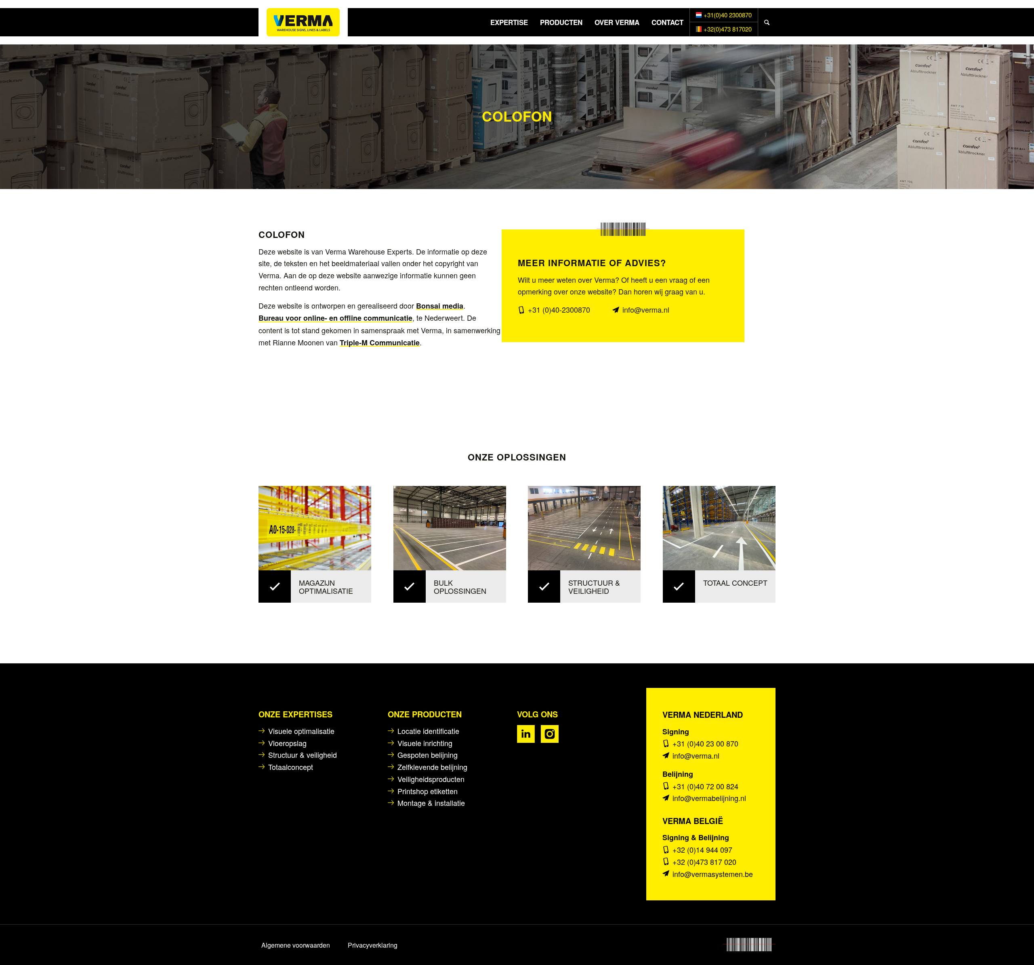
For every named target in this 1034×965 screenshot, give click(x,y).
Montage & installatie (431, 802)
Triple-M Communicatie (380, 342)
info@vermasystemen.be (713, 873)
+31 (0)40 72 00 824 (705, 786)
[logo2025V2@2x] (303, 22)
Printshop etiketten (427, 791)
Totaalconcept (290, 766)
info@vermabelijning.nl (709, 798)
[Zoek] (767, 22)
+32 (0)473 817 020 (704, 861)
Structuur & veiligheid (302, 754)
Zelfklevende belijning (432, 766)
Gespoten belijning (427, 754)
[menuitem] (509, 22)
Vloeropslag (287, 743)
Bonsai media (439, 306)
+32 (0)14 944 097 (702, 849)
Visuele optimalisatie (301, 730)
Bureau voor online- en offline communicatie (335, 318)
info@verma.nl (645, 309)
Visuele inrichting (424, 743)
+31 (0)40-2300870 (559, 309)
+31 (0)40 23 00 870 (705, 743)
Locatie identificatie (428, 730)
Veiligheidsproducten (430, 779)
